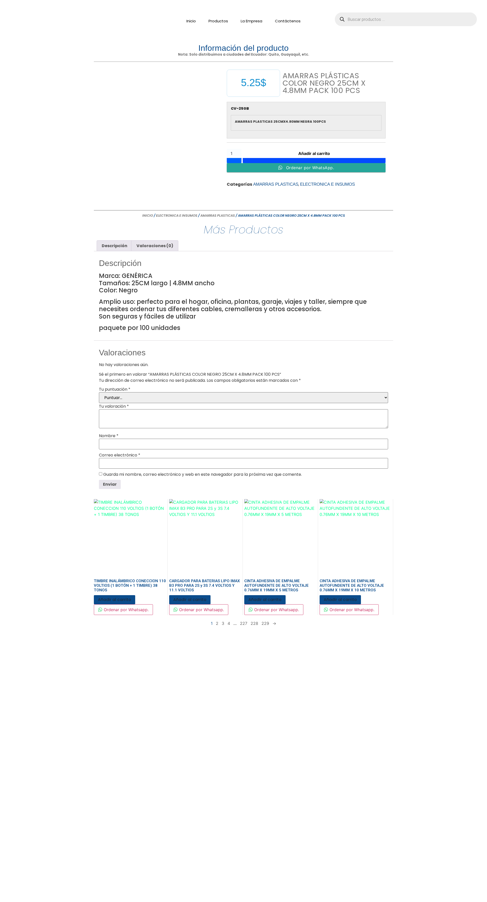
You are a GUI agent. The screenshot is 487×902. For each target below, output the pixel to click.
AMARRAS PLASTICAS (275, 184)
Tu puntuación (114, 389)
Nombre (108, 436)
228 (254, 623)
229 (265, 623)
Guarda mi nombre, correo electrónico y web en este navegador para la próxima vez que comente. (202, 474)
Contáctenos (288, 21)
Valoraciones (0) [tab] (154, 246)
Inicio (191, 21)
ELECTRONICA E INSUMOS (327, 184)
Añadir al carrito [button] (114, 600)
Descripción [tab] (114, 246)
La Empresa (251, 21)
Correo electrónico (119, 455)
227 (243, 623)
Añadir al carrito (314, 153)
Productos (218, 21)
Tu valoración (114, 406)
